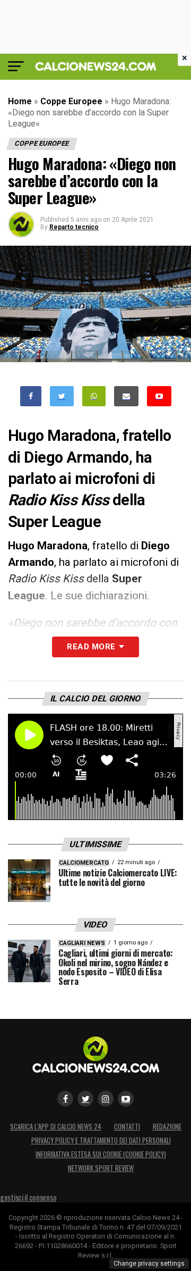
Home (20, 101)
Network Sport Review (101, 1168)
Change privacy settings (149, 1263)
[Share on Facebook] (31, 396)
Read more (91, 646)
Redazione (167, 1127)
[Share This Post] (94, 396)
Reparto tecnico (74, 227)
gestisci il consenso (28, 1197)
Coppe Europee (71, 101)
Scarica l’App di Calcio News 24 (55, 1127)
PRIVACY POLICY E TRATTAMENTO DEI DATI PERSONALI (101, 1140)
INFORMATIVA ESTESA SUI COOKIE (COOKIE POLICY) (101, 1154)
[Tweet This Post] (61, 396)
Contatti (127, 1127)
